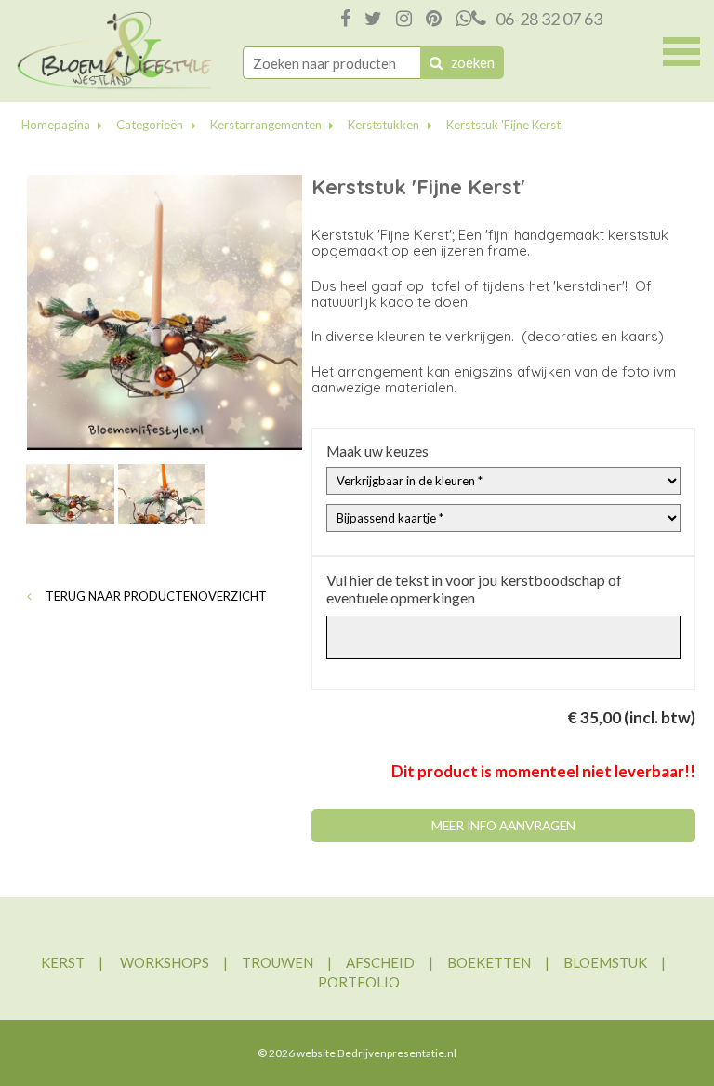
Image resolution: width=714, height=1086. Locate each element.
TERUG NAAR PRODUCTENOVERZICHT (155, 596)
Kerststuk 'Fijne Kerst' (504, 124)
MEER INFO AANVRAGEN (503, 825)
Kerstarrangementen (266, 124)
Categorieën (149, 124)
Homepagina (55, 124)
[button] (681, 49)
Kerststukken (383, 124)
